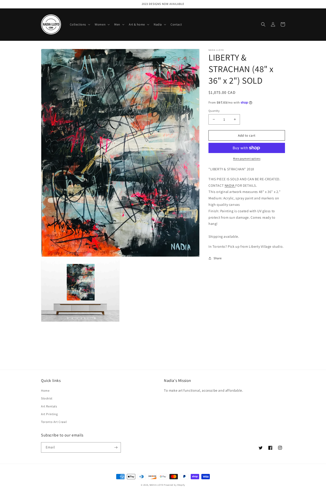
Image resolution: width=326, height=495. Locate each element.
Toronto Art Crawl (54, 422)
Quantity (214, 110)
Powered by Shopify (174, 484)
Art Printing (49, 414)
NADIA (230, 185)
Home (45, 391)
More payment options (246, 158)
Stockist (47, 398)
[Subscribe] (116, 447)
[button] (79, 24)
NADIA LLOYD (156, 484)
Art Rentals (49, 406)
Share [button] (218, 258)
